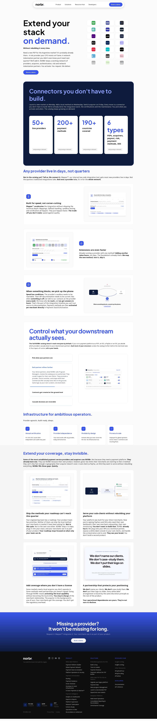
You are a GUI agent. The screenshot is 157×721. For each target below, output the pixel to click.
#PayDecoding (119, 678)
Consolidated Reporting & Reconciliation (98, 706)
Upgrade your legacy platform (99, 686)
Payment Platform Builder (73, 669)
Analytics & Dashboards (73, 701)
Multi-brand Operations (97, 703)
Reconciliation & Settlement (74, 716)
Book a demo (31, 72)
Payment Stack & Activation (74, 674)
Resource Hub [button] (80, 5)
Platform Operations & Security (75, 677)
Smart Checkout (70, 688)
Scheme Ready (70, 711)
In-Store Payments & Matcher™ (75, 695)
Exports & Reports (71, 704)
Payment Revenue (95, 674)
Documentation (119, 689)
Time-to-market (95, 672)
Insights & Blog (119, 669)
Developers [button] (92, 5)
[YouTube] (56, 662)
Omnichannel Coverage (97, 710)
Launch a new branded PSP (98, 694)
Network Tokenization (72, 709)
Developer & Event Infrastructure (71, 691)
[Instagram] (52, 662)
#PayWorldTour (119, 675)
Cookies (58, 716)
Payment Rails (94, 689)
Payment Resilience (71, 685)
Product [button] (58, 5)
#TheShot (118, 680)
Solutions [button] (68, 5)
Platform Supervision (72, 706)
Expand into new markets (97, 697)
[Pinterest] (59, 662)
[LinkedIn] (49, 662)
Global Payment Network (73, 672)
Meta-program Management (98, 692)
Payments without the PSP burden (98, 677)
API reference (119, 691)
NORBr (40, 4)
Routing (68, 683)
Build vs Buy (94, 669)
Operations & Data (71, 714)
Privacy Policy (50, 716)
